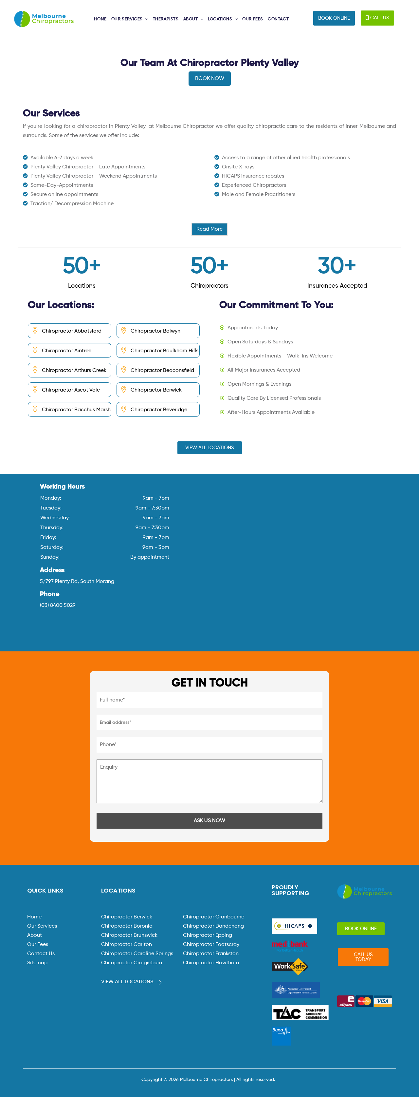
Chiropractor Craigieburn (131, 963)
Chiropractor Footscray (211, 944)
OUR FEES (252, 19)
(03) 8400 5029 (58, 605)
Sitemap (37, 963)
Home (34, 917)
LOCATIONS (220, 19)
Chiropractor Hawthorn (211, 963)
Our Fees (37, 944)
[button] (334, 18)
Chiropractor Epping (207, 935)
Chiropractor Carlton (126, 944)
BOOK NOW (209, 78)
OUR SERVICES (127, 19)
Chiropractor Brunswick (129, 935)
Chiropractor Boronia (127, 926)
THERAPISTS (166, 19)
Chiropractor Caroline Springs (137, 953)
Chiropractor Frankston (211, 953)
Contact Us (41, 953)
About (34, 935)
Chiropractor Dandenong (213, 926)
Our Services (42, 926)
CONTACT (278, 19)
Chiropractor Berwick (126, 917)
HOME (100, 19)
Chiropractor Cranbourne (213, 917)
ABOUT (190, 19)
